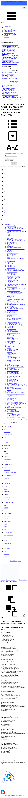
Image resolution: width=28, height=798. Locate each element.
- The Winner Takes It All (9, 64)
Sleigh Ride (9, 356)
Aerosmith (6, 453)
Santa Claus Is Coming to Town (14, 344)
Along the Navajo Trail (12, 234)
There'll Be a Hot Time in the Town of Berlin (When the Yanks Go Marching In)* (17, 385)
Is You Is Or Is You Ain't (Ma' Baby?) (15, 299)
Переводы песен (10, 580)
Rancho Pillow (10, 334)
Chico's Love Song (11, 254)
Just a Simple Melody (12, 307)
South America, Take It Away (14, 357)
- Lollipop (6, 86)
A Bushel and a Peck (11, 226)
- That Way (7, 75)
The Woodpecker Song (12, 383)
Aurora (8, 235)
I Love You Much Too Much (13, 291)
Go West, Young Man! (12, 278)
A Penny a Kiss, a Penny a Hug (14, 227)
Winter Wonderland (11, 409)
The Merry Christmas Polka (13, 376)
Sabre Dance (10, 342)
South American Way (12, 358)
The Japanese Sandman (12, 372)
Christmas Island (10, 255)
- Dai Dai (10, 45)
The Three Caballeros (12, 381)
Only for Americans (11, 329)
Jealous (8, 300)
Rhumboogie (10, 337)
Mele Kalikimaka (11, 316)
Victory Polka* (10, 399)
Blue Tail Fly (10, 246)
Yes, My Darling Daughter (13, 411)
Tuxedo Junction (10, 396)
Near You (9, 320)
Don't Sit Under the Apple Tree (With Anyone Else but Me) (15, 271)
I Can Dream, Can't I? (12, 287)
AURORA (6, 478)
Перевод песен (7, 26)
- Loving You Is (8, 74)
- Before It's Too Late (11, 97)
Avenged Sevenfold (8, 535)
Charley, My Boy (11, 251)
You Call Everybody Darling (13, 414)
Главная (6, 24)
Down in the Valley (11, 274)
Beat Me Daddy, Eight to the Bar (14, 239)
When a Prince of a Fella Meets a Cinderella (17, 403)
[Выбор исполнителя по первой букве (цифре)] (12, 152)
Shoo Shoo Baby (11, 350)
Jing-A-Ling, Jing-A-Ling (13, 301)
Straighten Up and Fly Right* (14, 360)
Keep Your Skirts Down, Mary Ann (15, 308)
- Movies (8, 88)
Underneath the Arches (12, 398)
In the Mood (9, 297)
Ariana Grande (7, 426)
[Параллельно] (12, 593)
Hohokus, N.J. (10, 282)
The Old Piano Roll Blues (13, 377)
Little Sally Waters (11, 312)
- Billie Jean (9, 46)
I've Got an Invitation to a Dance (14, 293)
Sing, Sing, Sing (10, 354)
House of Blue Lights (12, 285)
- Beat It (8, 51)
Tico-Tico (9, 391)
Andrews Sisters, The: (9, 224)
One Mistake (10, 327)
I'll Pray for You (10, 289)
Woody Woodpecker (11, 410)
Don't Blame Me (10, 265)
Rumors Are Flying (11, 339)
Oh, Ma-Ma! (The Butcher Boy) (14, 325)
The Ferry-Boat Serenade (13, 371)
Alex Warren (7, 497)
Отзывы (6, 35)
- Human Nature (10, 62)
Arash (5, 467)
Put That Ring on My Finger (13, 333)
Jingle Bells (9, 303)
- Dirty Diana (9, 57)
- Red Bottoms (8, 85)
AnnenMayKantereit (8, 513)
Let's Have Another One (12, 310)
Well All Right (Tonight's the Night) (15, 402)
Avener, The (6, 554)
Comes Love (10, 259)
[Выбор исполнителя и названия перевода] (12, 129)
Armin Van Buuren (8, 502)
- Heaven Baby (11, 72)
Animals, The (7, 491)
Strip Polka (9, 361)
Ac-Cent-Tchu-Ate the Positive (14, 230)
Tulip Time (9, 395)
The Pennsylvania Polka (12, 379)
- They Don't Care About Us (13, 55)
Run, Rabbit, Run (11, 341)
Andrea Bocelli (7, 459)
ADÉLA (6, 527)
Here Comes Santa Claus (12, 280)
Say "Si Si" (9, 345)
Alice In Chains (7, 461)
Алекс (3, 629)
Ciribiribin (9, 257)
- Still (10, 95)
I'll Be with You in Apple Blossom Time (16, 288)
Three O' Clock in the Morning (14, 388)
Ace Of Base (7, 442)
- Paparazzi (7, 61)
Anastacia (6, 494)
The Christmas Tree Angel (13, 369)
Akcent (5, 556)
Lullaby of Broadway (12, 314)
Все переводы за (15, 99)
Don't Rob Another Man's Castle (14, 269)
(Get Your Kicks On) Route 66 (14, 276)
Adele (5, 429)
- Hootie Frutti (8, 96)
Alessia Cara (7, 548)
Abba (5, 423)
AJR (5, 505)
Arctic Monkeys (7, 432)
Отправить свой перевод (10, 34)
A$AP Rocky (7, 456)
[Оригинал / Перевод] (12, 616)
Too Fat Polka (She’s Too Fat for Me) (15, 392)
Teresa (8, 364)
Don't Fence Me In (11, 268)
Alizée (5, 489)
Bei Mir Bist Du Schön (12, 243)
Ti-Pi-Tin (9, 390)
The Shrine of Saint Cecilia (13, 380)
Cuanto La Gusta (11, 261)
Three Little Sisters (11, 387)
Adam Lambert (7, 521)
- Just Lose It (7, 60)
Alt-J (5, 510)
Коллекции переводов (9, 33)
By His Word (10, 250)
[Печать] (24, 616)
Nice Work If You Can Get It (13, 322)
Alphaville (6, 448)
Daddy (8, 262)
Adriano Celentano (8, 434)
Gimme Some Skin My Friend (14, 277)
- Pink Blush (8, 91)
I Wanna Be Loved (11, 295)
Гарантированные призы (10, 30)
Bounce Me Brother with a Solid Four (15, 249)
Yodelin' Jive (10, 413)
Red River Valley (11, 335)
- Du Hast (7, 54)
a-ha (5, 451)
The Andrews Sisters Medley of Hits (15, 367)
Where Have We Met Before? (14, 407)
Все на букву (15, 561)
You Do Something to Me (13, 415)
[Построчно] (12, 604)
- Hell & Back (9, 92)
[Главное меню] (12, 21)
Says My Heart (10, 346)
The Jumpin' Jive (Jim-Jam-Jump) (14, 373)
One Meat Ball (10, 326)
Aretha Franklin (7, 516)
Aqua (5, 480)
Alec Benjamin (7, 543)
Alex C (5, 524)
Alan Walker (7, 470)
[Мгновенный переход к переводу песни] (12, 140)
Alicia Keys (6, 529)
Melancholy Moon (11, 315)
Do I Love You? (10, 264)
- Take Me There (8, 53)
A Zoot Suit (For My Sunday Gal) (15, 228)
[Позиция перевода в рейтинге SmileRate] (2, 618)
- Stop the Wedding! (8, 89)
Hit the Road (10, 281)
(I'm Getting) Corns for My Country (15, 292)
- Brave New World (9, 78)
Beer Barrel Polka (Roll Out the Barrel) (16, 240)
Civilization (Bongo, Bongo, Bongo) (15, 258)
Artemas (6, 537)
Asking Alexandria (8, 532)
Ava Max (6, 540)
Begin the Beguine (11, 242)
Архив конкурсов (8, 31)
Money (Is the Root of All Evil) (14, 318)
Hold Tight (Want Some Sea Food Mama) (16, 284)
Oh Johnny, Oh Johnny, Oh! (13, 323)
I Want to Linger (10, 296)
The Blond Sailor (11, 368)
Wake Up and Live (11, 400)
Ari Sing (6, 518)
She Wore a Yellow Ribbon (13, 349)
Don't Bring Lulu (11, 266)
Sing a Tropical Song (12, 353)
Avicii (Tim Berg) (8, 475)
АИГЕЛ (6, 508)
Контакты (6, 37)
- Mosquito (5, 93)
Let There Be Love (11, 311)
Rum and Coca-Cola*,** (12, 338)
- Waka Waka (12, 50)
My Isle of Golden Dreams (13, 319)
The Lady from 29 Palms (12, 375)
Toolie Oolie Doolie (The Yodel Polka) (16, 394)
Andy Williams (7, 483)
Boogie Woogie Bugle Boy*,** (14, 247)
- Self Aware (8, 49)
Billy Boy (9, 245)
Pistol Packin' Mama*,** (12, 331)
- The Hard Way (11, 47)
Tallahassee (9, 362)
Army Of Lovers (7, 499)
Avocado (9, 236)
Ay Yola (5, 486)
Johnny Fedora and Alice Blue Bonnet (16, 304)
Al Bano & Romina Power (10, 472)
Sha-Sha (9, 348)
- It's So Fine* (9, 76)
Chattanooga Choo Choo (12, 253)
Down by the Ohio (11, 273)
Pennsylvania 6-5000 (12, 330)
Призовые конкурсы (9, 29)
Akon (5, 437)
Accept (5, 546)
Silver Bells (9, 352)
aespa (5, 551)
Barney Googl (10, 238)
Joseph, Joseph (10, 306)
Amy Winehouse (7, 464)
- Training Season (9, 58)
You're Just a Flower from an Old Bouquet (17, 419)
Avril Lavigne (7, 445)
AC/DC (5, 440)
